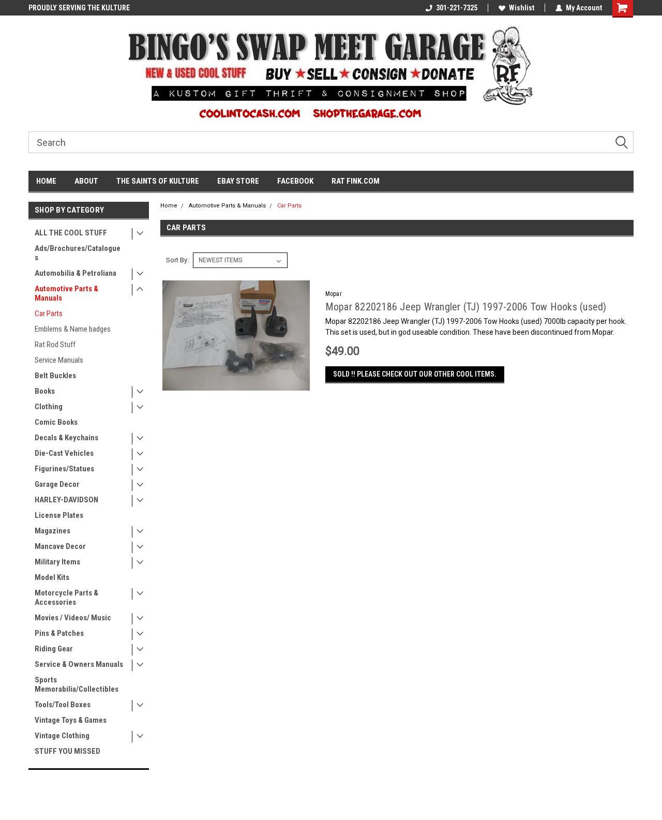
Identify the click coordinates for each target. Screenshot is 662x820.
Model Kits (52, 577)
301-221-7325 (456, 8)
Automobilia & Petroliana (75, 273)
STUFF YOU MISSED (67, 751)
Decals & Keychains (66, 437)
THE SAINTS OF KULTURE (157, 181)
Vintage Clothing (62, 735)
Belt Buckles (55, 375)
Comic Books (56, 422)
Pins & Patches (59, 633)
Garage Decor (57, 484)
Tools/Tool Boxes (63, 704)
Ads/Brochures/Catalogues (78, 253)
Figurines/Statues (64, 468)
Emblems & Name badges (73, 329)
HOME (46, 181)
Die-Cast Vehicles (64, 453)
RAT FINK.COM (356, 181)
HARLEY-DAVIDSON (66, 499)
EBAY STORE (238, 181)
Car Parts (49, 313)
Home (168, 205)
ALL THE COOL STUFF (71, 232)
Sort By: (177, 260)
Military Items (57, 561)
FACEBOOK (295, 181)
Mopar (333, 293)
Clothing (49, 406)
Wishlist (521, 8)
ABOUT (86, 181)
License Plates (59, 515)
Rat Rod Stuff (55, 344)
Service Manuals (59, 360)
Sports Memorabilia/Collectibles (76, 684)
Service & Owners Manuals (79, 664)
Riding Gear (54, 648)
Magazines (52, 530)
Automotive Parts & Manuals (66, 293)
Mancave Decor (60, 546)
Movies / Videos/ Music (73, 617)
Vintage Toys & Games (71, 720)
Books (45, 391)
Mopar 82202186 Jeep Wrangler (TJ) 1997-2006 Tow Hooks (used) (466, 307)
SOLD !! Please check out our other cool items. (414, 374)
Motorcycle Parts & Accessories (66, 597)
